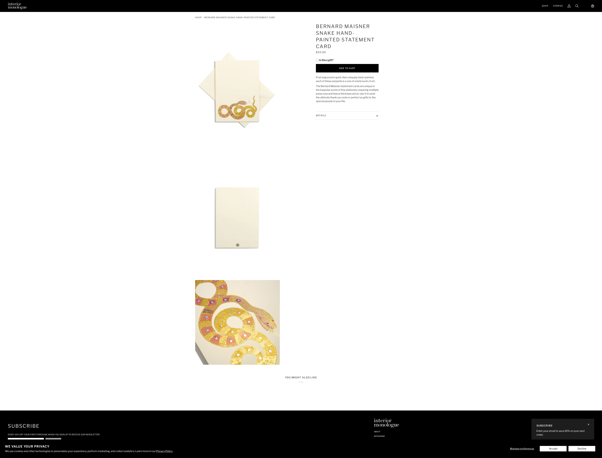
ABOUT (377, 432)
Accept (553, 448)
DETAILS (321, 115)
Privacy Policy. (164, 451)
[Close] (590, 423)
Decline (582, 448)
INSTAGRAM (379, 436)
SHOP (198, 17)
